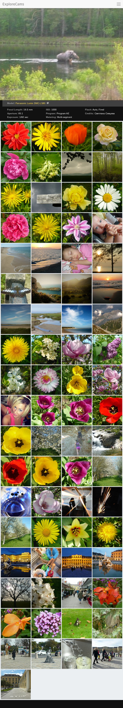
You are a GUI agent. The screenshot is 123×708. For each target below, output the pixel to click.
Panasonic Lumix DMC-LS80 (30, 103)
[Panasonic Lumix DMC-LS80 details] (47, 103)
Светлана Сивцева (105, 113)
